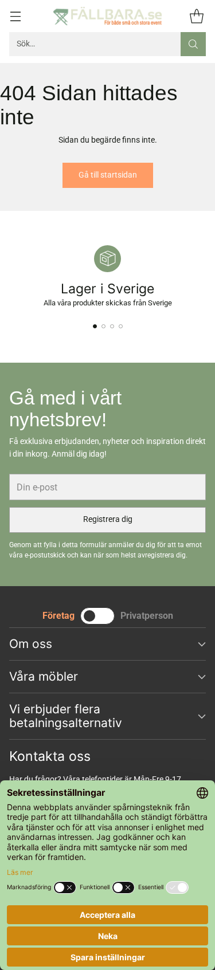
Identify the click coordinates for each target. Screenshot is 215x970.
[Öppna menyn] (15, 16)
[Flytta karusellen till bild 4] (121, 326)
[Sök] (193, 44)
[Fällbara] (107, 16)
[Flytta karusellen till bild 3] (112, 326)
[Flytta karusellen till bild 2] (103, 326)
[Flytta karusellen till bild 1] (95, 326)
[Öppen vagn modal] (196, 16)
